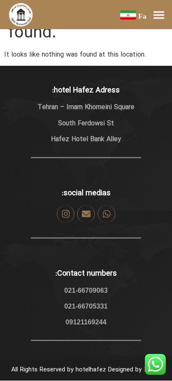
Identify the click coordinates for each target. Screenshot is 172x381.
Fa (142, 16)
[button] (159, 14)
